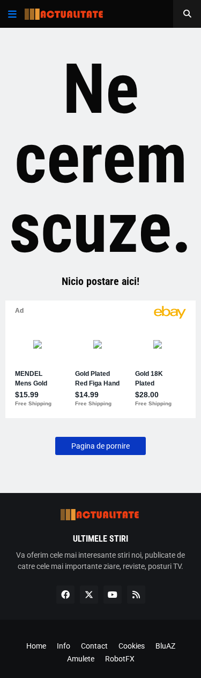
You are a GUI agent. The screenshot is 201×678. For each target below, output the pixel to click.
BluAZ (165, 646)
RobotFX (120, 658)
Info (63, 646)
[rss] (136, 594)
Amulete (80, 658)
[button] (12, 14)
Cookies (131, 646)
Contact (94, 646)
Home (36, 646)
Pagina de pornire (100, 446)
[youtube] (112, 594)
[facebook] (65, 594)
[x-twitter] (89, 594)
